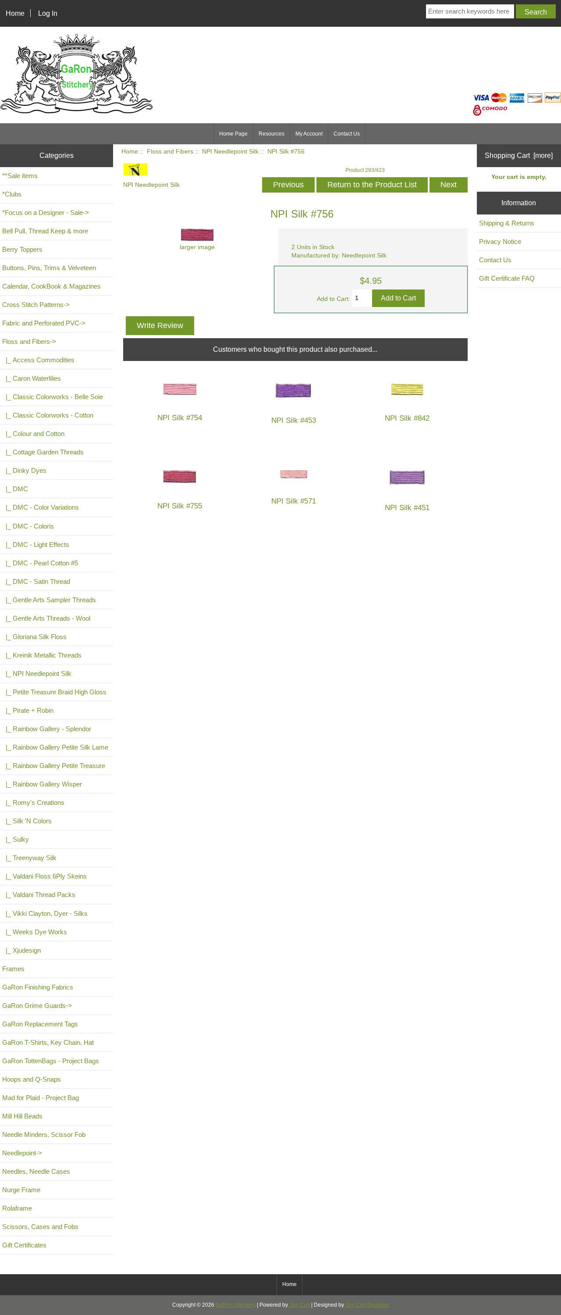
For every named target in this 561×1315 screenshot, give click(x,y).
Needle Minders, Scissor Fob (43, 1134)
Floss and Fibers (170, 151)
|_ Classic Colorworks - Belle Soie (52, 396)
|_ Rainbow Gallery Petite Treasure (53, 765)
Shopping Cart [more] (519, 155)
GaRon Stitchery (235, 1305)
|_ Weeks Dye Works (34, 932)
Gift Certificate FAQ (507, 278)
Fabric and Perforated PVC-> (43, 323)
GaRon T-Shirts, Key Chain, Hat (48, 1042)
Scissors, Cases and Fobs (40, 1226)
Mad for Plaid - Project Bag (40, 1097)
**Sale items (20, 175)
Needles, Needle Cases (36, 1171)
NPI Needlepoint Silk (230, 151)
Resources (271, 134)
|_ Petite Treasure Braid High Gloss (54, 692)
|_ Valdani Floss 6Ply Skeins (44, 876)
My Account (309, 134)
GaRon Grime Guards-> (37, 1005)
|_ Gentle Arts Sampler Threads (49, 600)
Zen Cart (299, 1305)
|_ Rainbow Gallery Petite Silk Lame (55, 747)
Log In (47, 13)
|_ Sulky (15, 839)
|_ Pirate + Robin (27, 710)
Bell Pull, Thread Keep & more (45, 231)
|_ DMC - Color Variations (40, 507)
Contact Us (347, 134)
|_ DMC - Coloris (28, 526)
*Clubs (11, 194)
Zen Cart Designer (367, 1305)
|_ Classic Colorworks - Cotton (47, 415)
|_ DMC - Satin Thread (36, 581)
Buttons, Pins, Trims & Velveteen (49, 268)
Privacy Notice (500, 241)
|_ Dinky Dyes (24, 470)
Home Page (233, 134)
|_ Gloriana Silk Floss (34, 636)
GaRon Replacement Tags (40, 1024)
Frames (13, 968)
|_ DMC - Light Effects (35, 544)
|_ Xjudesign (21, 950)
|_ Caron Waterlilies (31, 378)
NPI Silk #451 (407, 508)
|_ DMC (15, 489)
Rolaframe (17, 1208)
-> (29, 341)
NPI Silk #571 (293, 501)
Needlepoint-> (22, 1153)
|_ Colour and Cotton (33, 433)
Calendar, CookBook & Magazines (51, 286)
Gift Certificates (24, 1245)
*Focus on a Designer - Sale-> (45, 212)
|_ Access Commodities (38, 360)
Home (15, 13)
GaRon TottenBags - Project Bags (50, 1061)
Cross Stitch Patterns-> (36, 304)
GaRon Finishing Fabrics (37, 987)
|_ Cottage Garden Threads (43, 452)
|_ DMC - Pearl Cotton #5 (40, 563)
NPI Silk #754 (179, 418)
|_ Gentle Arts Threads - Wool (46, 618)
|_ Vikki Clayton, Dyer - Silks (45, 913)
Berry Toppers (22, 249)
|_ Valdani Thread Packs (38, 894)
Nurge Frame (21, 1190)
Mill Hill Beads (22, 1116)
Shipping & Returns (506, 223)
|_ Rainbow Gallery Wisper (42, 784)
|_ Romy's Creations (33, 802)
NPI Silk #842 (407, 418)
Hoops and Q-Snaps (31, 1079)
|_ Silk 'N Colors (27, 821)
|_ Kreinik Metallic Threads (42, 655)
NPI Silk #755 (179, 506)
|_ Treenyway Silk (29, 857)
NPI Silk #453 (293, 420)
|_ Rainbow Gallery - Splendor (46, 729)
